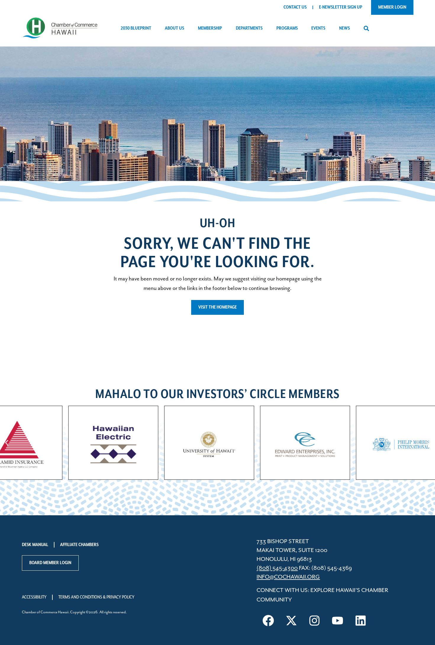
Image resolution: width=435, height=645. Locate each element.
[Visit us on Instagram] (314, 620)
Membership (210, 28)
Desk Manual (35, 545)
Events (318, 28)
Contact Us (295, 7)
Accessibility (34, 597)
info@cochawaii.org (288, 577)
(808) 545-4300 (277, 568)
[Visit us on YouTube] (337, 620)
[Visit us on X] (291, 620)
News (344, 28)
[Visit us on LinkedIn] (360, 620)
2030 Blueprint (136, 28)
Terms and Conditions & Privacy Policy (96, 597)
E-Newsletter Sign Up (340, 7)
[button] (366, 28)
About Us (174, 28)
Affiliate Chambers (79, 545)
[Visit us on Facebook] (268, 620)
